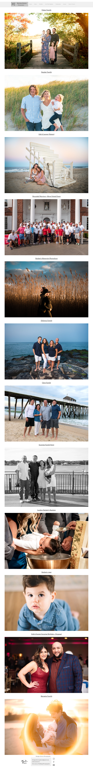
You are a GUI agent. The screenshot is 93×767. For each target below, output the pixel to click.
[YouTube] (54, 765)
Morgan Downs (22, 3)
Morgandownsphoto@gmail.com (40, 760)
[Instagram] (54, 759)
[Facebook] (54, 762)
